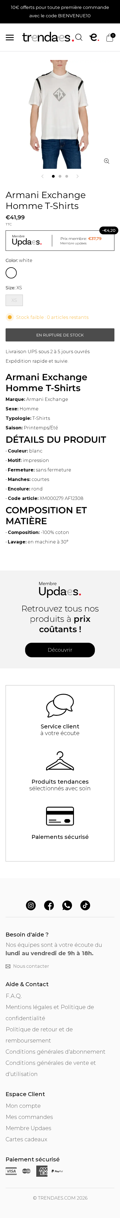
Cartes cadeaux (26, 1139)
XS (14, 300)
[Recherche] (79, 37)
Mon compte (23, 1106)
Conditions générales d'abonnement (55, 1051)
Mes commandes (29, 1117)
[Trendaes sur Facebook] (49, 906)
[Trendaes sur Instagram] (31, 906)
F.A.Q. (14, 996)
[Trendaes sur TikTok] (85, 906)
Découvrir (60, 650)
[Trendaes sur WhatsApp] (67, 906)
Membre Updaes (28, 1128)
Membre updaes (73, 243)
